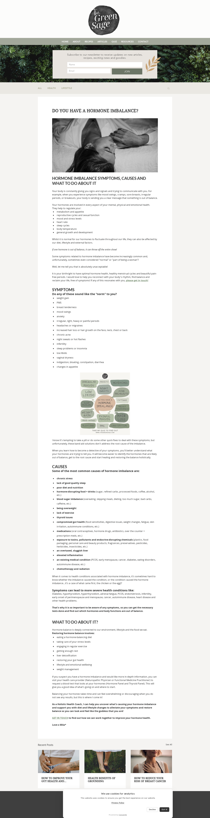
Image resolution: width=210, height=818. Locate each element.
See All (169, 744)
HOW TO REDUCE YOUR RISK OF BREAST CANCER (150, 780)
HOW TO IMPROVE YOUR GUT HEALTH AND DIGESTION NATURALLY (56, 780)
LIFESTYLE (66, 88)
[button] (168, 88)
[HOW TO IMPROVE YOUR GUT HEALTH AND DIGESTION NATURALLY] (58, 761)
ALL (40, 88)
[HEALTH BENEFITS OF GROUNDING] (105, 761)
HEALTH (51, 88)
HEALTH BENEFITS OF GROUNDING (101, 780)
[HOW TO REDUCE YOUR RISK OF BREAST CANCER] (151, 761)
